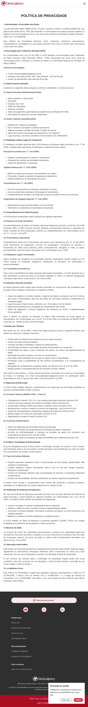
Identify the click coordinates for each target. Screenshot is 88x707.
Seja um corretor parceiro (21, 669)
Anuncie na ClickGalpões (21, 656)
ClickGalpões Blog (18, 638)
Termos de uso (17, 633)
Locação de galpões (19, 651)
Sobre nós (15, 623)
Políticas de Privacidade (21, 628)
